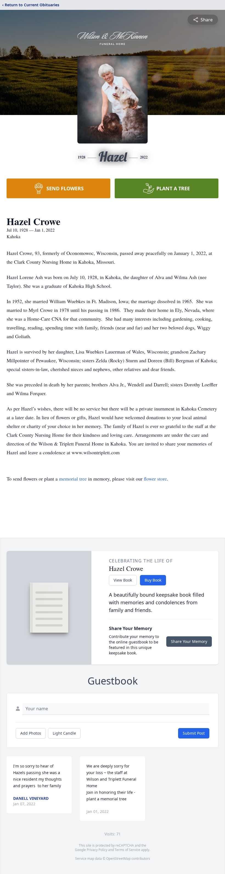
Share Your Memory (189, 641)
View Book (123, 580)
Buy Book (153, 580)
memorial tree (73, 478)
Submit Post (194, 733)
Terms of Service (127, 849)
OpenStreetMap (118, 858)
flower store (155, 478)
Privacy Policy (97, 849)
